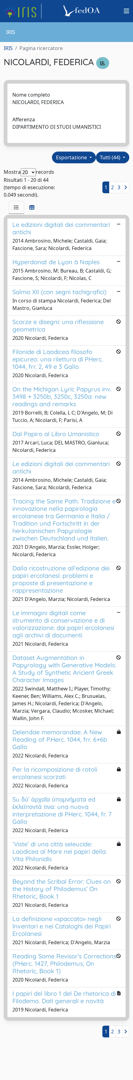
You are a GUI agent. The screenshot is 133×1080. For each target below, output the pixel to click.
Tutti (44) (111, 157)
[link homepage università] (82, 11)
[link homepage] (22, 11)
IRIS (8, 48)
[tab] (16, 207)
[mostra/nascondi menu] (126, 11)
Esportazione (72, 157)
